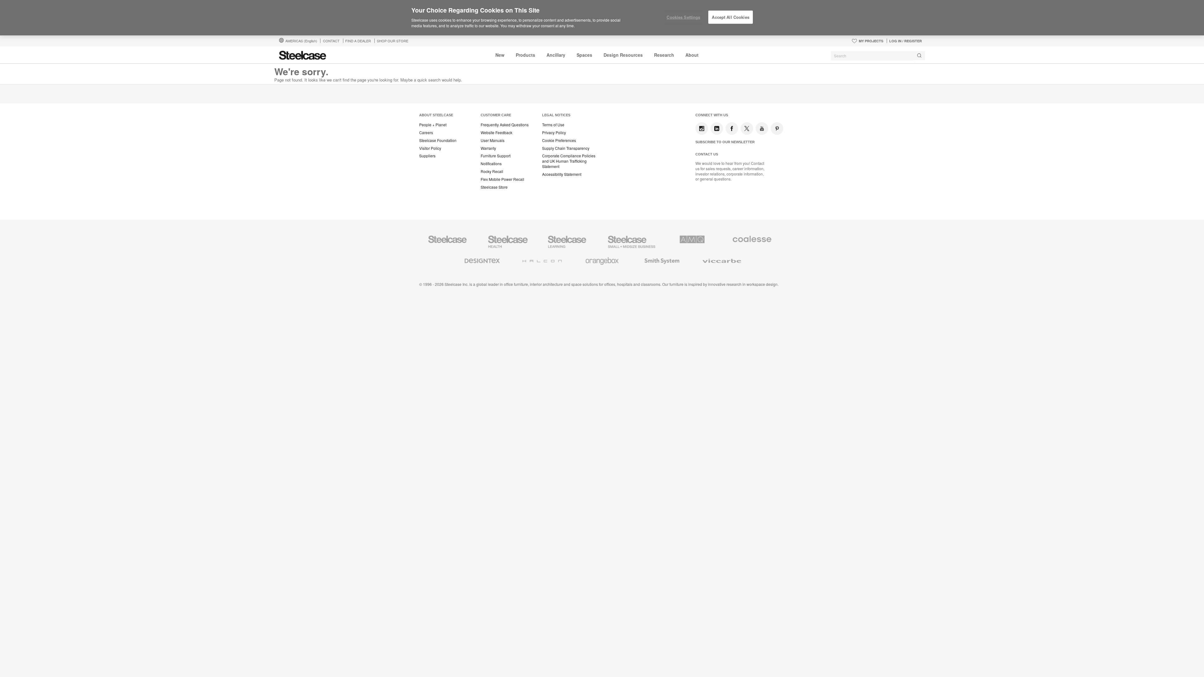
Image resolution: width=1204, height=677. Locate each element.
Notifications (491, 163)
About (692, 55)
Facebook (732, 128)
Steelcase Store (494, 187)
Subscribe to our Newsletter (725, 142)
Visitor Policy (430, 148)
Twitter (747, 128)
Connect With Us (711, 115)
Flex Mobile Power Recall (502, 179)
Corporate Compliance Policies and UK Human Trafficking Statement (568, 161)
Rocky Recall (492, 171)
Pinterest (777, 128)
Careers (426, 132)
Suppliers (427, 155)
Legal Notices (556, 115)
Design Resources (623, 55)
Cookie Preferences (559, 140)
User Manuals (492, 140)
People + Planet (432, 124)
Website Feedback (496, 132)
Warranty (488, 148)
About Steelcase (436, 115)
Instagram (701, 128)
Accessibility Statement (561, 174)
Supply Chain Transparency (565, 148)
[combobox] (878, 55)
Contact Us (706, 154)
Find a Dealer (358, 40)
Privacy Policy (554, 132)
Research (664, 55)
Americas (301, 40)
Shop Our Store (392, 40)
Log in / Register (905, 41)
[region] (602, 18)
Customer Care (496, 115)
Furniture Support (495, 155)
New (499, 55)
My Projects (871, 41)
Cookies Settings (683, 17)
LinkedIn (716, 128)
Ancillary (556, 55)
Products (525, 55)
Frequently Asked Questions (505, 124)
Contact (331, 40)
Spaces (584, 55)
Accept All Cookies (730, 17)
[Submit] (919, 55)
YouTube (762, 128)
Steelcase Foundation (438, 140)
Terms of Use (553, 124)
